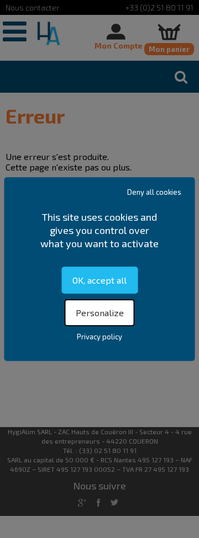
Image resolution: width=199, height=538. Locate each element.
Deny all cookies (154, 192)
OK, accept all (99, 280)
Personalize (100, 312)
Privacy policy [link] (99, 336)
